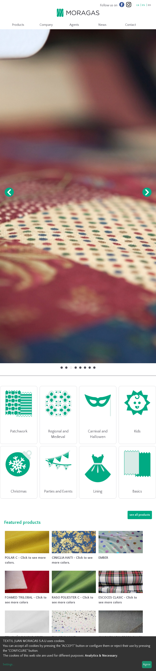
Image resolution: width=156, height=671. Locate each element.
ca (137, 5)
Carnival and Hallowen (97, 436)
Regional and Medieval (58, 436)
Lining (97, 493)
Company (46, 25)
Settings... (8, 664)
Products (18, 25)
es (143, 5)
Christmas (19, 493)
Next (147, 193)
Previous (9, 193)
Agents (74, 25)
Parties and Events (58, 493)
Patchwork (18, 433)
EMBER (103, 559)
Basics (137, 493)
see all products (140, 516)
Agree (147, 664)
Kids (137, 433)
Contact (130, 25)
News (102, 25)
